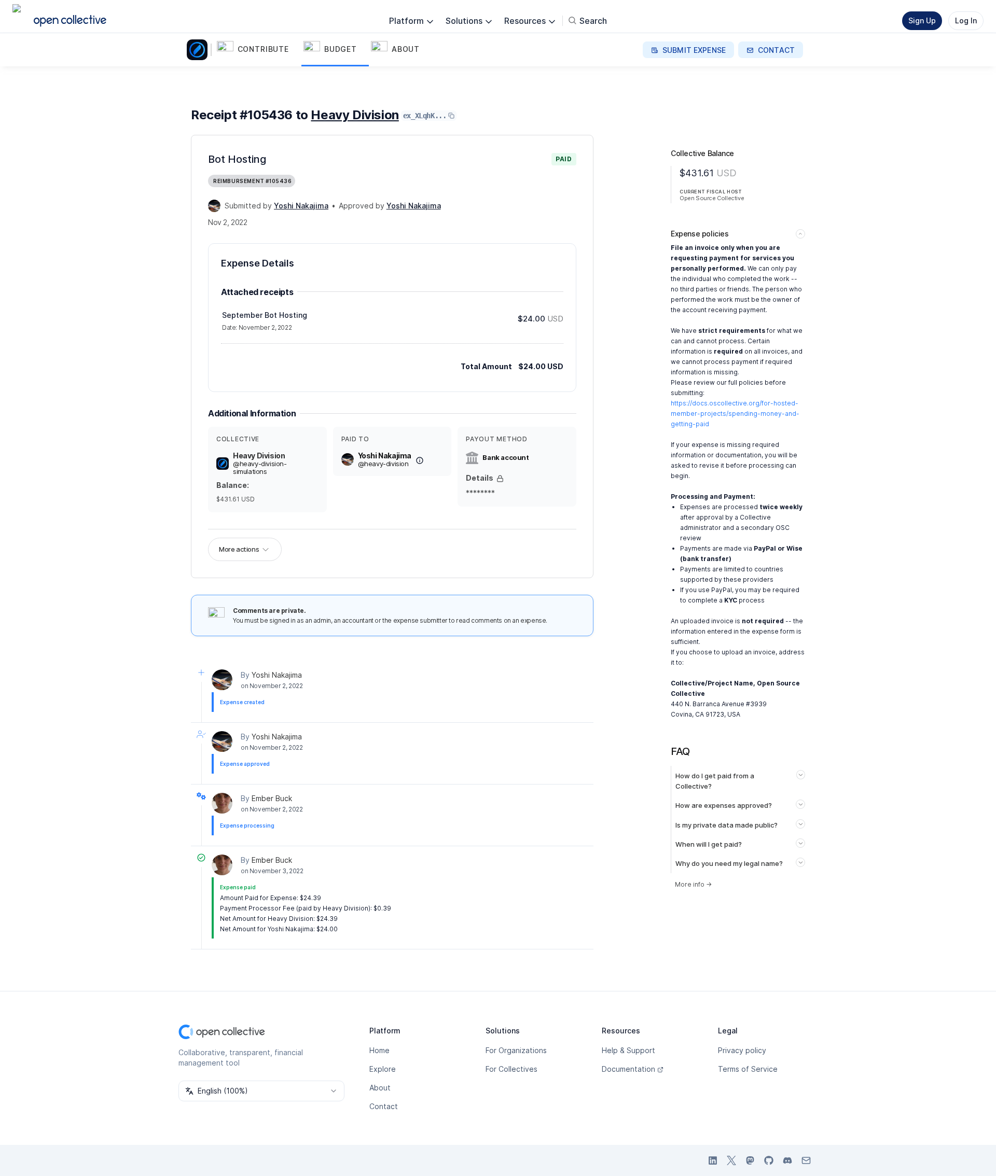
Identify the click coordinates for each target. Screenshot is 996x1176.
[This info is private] (500, 478)
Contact (383, 1106)
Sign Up (922, 20)
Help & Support (628, 1050)
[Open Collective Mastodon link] (750, 1160)
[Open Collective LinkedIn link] (713, 1160)
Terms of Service (748, 1069)
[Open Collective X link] (731, 1160)
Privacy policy (742, 1050)
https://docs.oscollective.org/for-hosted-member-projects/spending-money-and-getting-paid (735, 413)
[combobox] (261, 1091)
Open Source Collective (712, 198)
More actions (239, 549)
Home (379, 1050)
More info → (693, 884)
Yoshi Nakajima (277, 674)
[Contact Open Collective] (806, 1160)
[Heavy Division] (199, 49)
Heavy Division (354, 114)
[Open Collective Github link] (769, 1160)
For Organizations (516, 1050)
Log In (966, 20)
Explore (382, 1069)
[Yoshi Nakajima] (214, 206)
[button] (258, 49)
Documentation (628, 1069)
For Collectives (511, 1069)
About (380, 1087)
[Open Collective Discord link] (787, 1160)
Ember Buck (272, 798)
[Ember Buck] (222, 803)
